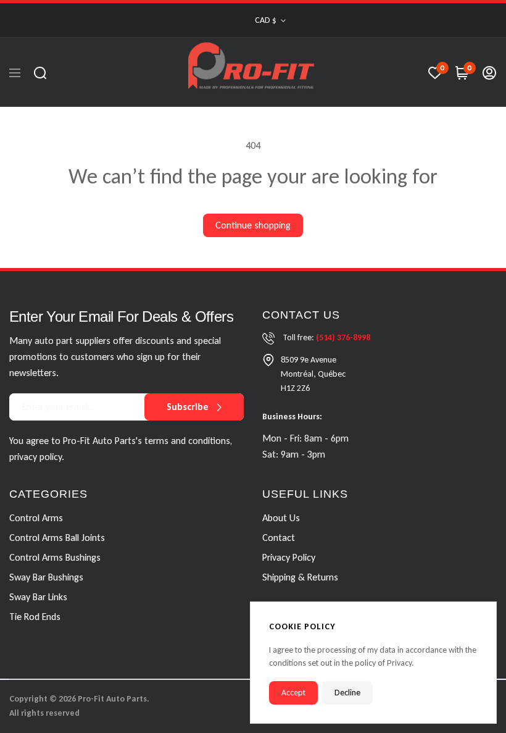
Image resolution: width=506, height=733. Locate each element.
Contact (278, 537)
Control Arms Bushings (55, 557)
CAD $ (265, 20)
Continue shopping (253, 225)
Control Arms (36, 518)
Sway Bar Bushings (46, 577)
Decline (347, 692)
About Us (281, 518)
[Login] (489, 72)
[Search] (40, 72)
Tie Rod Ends (34, 616)
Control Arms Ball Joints (57, 537)
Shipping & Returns (300, 577)
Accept (293, 692)
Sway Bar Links (38, 597)
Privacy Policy (288, 557)
